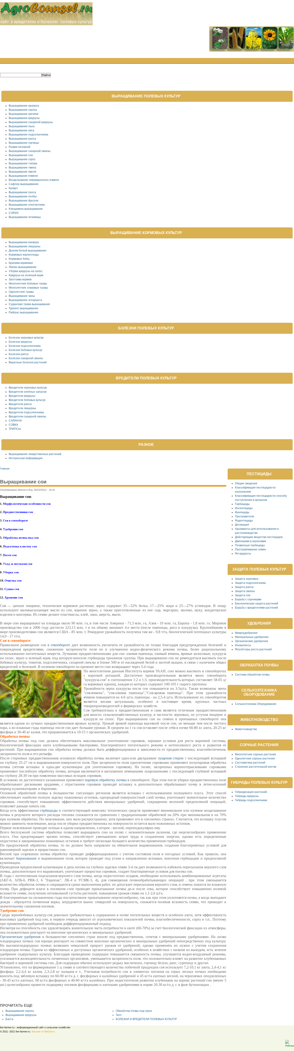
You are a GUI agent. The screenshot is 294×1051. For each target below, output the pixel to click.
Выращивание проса (22, 192)
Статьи (212, 61)
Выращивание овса (21, 130)
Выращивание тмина (22, 167)
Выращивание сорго (22, 159)
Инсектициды (244, 508)
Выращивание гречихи (23, 114)
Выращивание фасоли (23, 200)
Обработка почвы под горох (134, 1010)
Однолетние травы (21, 291)
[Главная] (46, 24)
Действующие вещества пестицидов (259, 537)
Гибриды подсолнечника (251, 800)
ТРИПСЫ (15, 428)
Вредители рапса (20, 404)
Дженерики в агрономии (250, 541)
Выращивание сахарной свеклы (30, 151)
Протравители (244, 516)
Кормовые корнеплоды (24, 254)
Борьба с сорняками (248, 599)
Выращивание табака (23, 163)
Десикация (242, 524)
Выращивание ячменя (23, 175)
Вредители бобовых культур (27, 400)
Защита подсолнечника (250, 583)
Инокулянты (243, 645)
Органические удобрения (20, 937)
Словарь (163, 61)
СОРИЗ (13, 213)
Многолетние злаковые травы (28, 287)
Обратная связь (188, 61)
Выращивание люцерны (24, 246)
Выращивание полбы (23, 196)
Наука (146, 61)
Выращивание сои (21, 155)
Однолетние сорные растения (255, 758)
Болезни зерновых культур (26, 337)
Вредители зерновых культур (28, 387)
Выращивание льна (21, 126)
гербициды (49, 810)
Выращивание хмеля (22, 171)
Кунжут (13, 188)
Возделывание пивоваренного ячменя (34, 180)
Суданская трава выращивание (29, 304)
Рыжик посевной (19, 147)
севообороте (60, 645)
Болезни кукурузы (20, 341)
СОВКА (13, 424)
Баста (9, 1019)
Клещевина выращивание (26, 208)
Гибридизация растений (251, 792)
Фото (228, 61)
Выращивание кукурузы (24, 118)
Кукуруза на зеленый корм (26, 275)
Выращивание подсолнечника (28, 134)
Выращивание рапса (22, 138)
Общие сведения (246, 483)
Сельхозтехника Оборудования (255, 704)
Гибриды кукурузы (247, 796)
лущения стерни (171, 758)
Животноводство (246, 729)
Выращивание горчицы (24, 142)
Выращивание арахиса (24, 105)
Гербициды (242, 504)
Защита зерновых (246, 578)
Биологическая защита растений (256, 603)
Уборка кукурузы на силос (25, 271)
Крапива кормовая (21, 263)
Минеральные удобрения (252, 637)
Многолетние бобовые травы (28, 283)
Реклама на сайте (276, 61)
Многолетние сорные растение (255, 754)
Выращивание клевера (24, 242)
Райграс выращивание (23, 312)
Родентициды (244, 520)
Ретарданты (243, 553)
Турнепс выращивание (23, 308)
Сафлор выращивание (24, 184)
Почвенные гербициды (250, 545)
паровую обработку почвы (106, 780)
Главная (22, 61)
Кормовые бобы (19, 258)
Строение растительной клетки (255, 766)
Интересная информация (25, 458)
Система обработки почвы (252, 674)
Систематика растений (250, 762)
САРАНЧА (15, 420)
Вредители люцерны (22, 408)
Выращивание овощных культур (61, 61)
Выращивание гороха (23, 109)
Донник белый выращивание (27, 250)
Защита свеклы (245, 591)
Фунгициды (242, 512)
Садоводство (104, 61)
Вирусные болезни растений (28, 362)
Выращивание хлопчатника (27, 204)
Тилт (119, 1015)
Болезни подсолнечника (25, 346)
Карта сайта (247, 61)
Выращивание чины (22, 296)
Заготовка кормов (20, 279)
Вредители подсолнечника (26, 412)
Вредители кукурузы (22, 395)
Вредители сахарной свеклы (27, 416)
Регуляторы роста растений (253, 649)
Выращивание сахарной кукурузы (31, 122)
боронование (26, 858)
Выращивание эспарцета (25, 300)
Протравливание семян (250, 549)
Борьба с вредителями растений (256, 607)
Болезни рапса (18, 354)
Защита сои (242, 595)
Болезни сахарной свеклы (26, 358)
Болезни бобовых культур (25, 350)
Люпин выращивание (23, 267)
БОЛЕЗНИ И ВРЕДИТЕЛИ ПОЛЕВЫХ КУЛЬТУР (146, 1019)
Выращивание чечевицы (25, 217)
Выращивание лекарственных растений (35, 454)
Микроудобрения (246, 632)
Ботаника (128, 61)
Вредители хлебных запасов (27, 391)
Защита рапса (244, 587)
